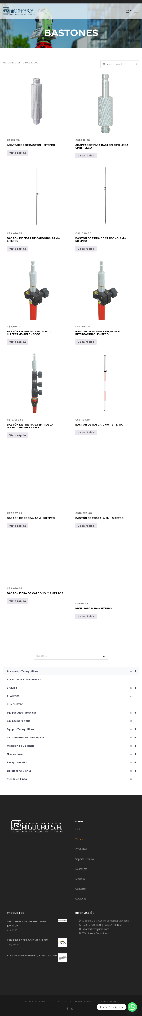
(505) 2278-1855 (113, 924)
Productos (81, 849)
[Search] (104, 656)
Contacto (80, 888)
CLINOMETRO (69, 704)
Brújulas (71, 687)
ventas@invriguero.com (96, 929)
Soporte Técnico (84, 859)
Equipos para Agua (69, 721)
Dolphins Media (106, 1001)
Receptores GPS (71, 762)
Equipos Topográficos (71, 729)
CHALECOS (69, 696)
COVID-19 (80, 898)
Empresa (80, 878)
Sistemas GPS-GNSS (71, 770)
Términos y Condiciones (95, 933)
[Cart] (127, 11)
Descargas (81, 868)
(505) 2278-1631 (92, 924)
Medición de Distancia (71, 745)
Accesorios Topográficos (71, 671)
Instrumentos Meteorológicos (71, 737)
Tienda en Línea (69, 779)
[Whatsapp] (132, 1007)
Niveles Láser (71, 754)
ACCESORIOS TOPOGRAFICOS (69, 679)
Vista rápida (17, 152)
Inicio (78, 829)
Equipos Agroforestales (71, 712)
